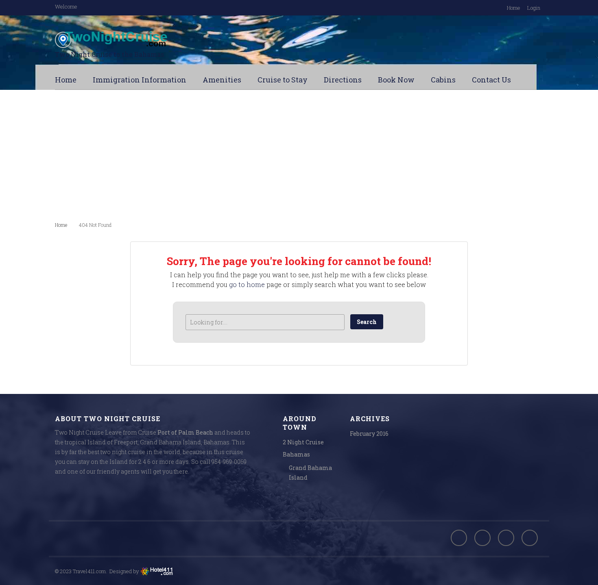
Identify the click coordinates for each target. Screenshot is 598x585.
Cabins (443, 80)
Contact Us (491, 80)
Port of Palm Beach (185, 432)
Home (513, 7)
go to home (247, 284)
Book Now (396, 80)
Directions (343, 80)
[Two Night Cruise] (136, 40)
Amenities (222, 80)
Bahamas (296, 454)
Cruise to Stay (283, 80)
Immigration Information (139, 80)
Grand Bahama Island (310, 472)
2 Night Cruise (303, 442)
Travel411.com (89, 571)
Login (533, 7)
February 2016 (369, 433)
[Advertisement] (299, 155)
